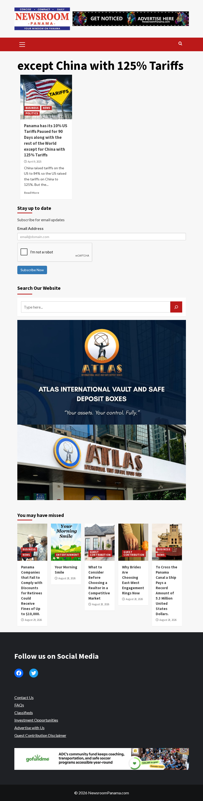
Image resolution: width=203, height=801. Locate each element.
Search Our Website (39, 288)
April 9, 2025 (34, 161)
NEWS (46, 108)
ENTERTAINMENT (67, 555)
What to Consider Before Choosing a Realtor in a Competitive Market (99, 583)
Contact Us (24, 697)
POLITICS (31, 113)
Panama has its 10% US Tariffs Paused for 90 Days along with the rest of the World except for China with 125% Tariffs (45, 140)
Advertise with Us (29, 727)
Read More (31, 192)
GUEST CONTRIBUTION (100, 553)
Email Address (30, 228)
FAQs (19, 705)
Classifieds (23, 712)
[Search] (180, 43)
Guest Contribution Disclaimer (40, 735)
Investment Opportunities (36, 720)
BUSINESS (32, 108)
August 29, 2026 (33, 620)
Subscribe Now (32, 270)
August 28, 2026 (67, 578)
